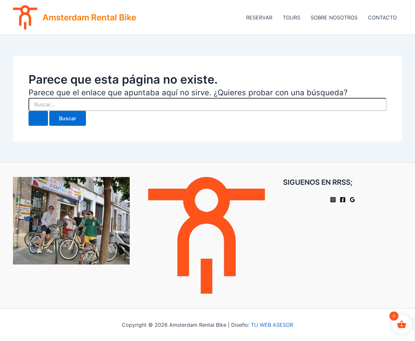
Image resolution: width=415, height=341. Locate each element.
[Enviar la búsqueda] (38, 118)
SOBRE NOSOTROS (334, 17)
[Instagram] (333, 200)
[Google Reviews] (352, 200)
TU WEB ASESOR (272, 325)
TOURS (291, 17)
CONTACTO (382, 17)
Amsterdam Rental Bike (89, 17)
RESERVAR (259, 17)
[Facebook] (343, 200)
